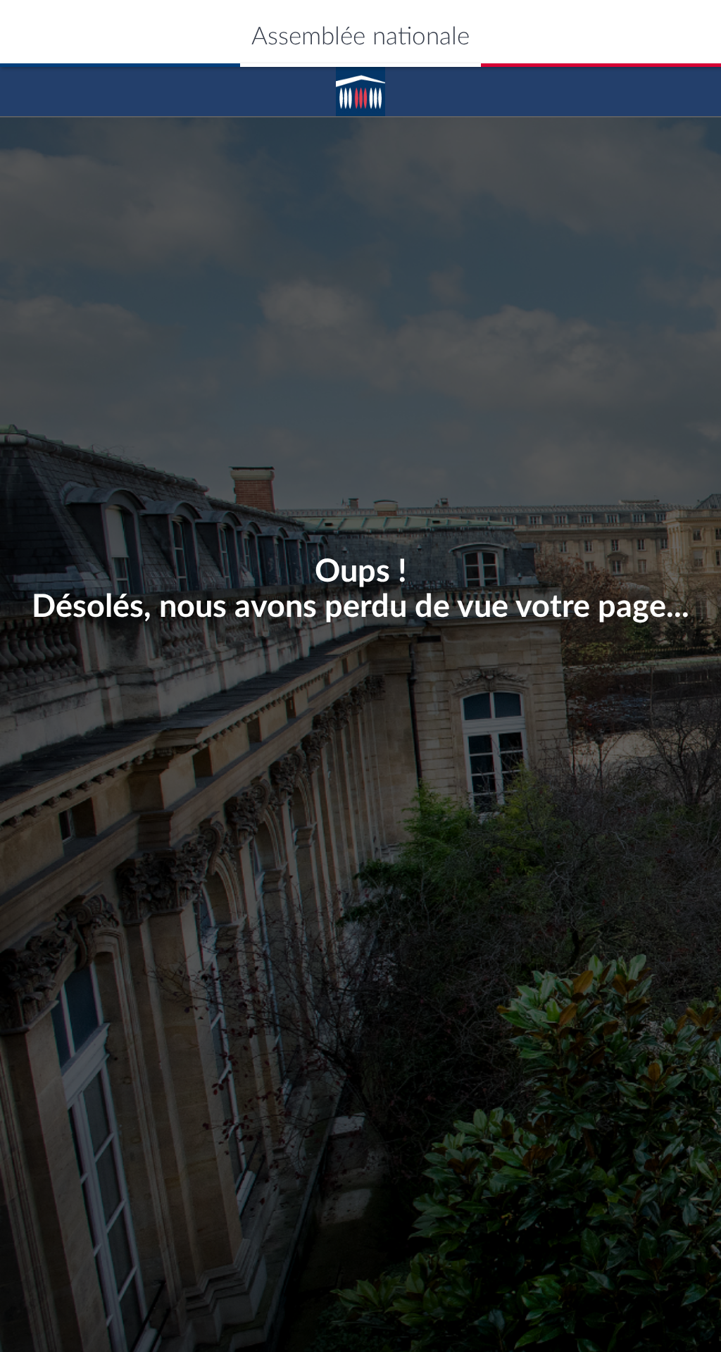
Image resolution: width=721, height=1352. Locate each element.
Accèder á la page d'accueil (360, 87)
